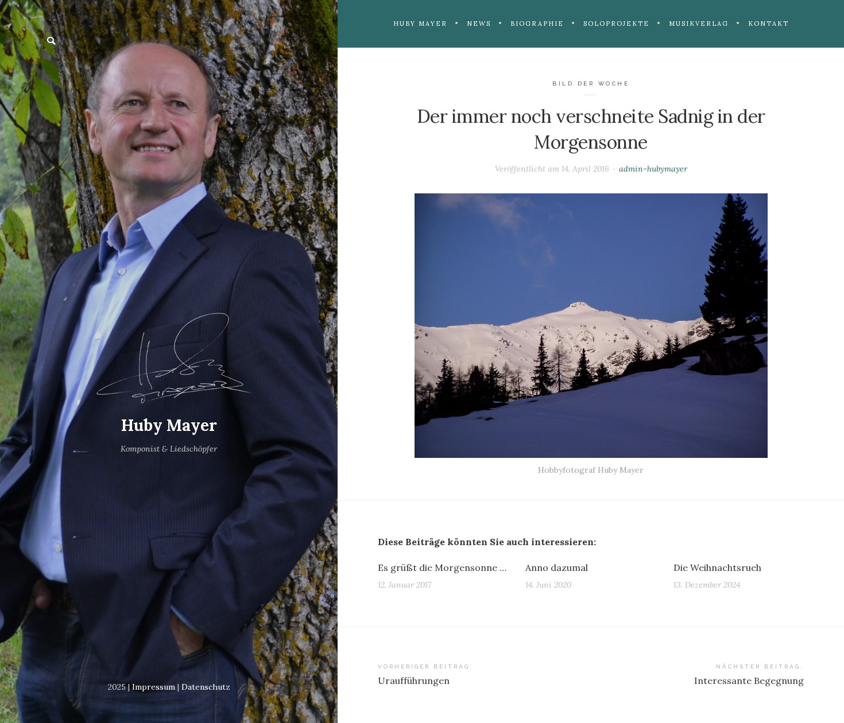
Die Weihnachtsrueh (717, 567)
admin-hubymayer (653, 169)
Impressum (153, 687)
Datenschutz (205, 687)
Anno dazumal (556, 567)
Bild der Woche (590, 83)
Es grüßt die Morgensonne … (442, 567)
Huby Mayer (169, 425)
